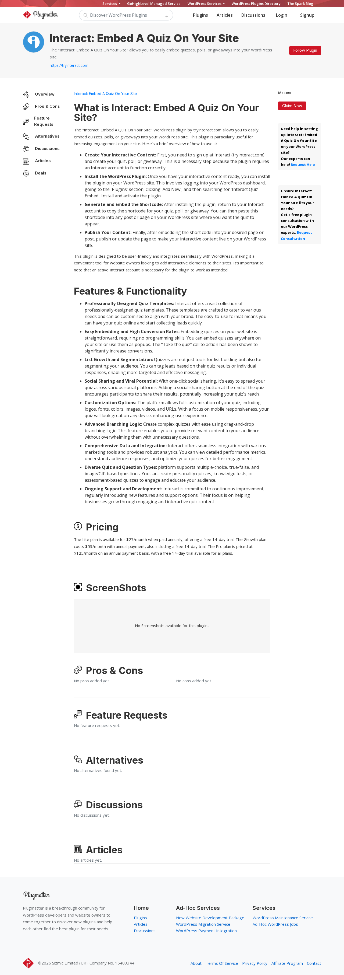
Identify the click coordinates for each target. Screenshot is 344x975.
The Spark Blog (300, 3)
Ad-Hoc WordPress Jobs (275, 924)
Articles (225, 15)
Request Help (303, 164)
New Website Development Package (210, 917)
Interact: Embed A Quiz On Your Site (105, 93)
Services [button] (110, 3)
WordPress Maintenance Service (283, 917)
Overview (45, 94)
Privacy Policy (254, 963)
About (196, 963)
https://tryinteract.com (69, 65)
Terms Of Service (222, 963)
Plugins (200, 15)
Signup (307, 15)
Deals (40, 173)
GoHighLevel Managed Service (154, 3)
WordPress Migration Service (203, 924)
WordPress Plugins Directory (256, 3)
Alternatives (47, 136)
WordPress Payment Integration (206, 930)
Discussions (253, 15)
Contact (314, 963)
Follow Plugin (305, 50)
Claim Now (292, 105)
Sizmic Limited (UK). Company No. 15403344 (93, 963)
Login (281, 15)
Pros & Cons (47, 106)
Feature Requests (43, 121)
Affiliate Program (287, 963)
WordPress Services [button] (205, 3)
